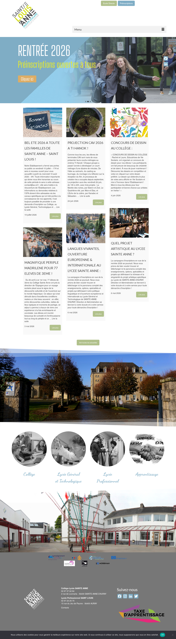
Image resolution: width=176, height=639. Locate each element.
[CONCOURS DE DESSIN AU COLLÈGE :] (129, 122)
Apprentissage (146, 474)
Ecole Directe (109, 3)
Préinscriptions (126, 3)
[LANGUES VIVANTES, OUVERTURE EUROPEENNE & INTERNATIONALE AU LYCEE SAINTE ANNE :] (85, 228)
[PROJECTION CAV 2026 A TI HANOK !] (85, 122)
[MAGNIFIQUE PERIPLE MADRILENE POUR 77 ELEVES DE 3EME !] (42, 242)
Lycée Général (68, 474)
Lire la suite (85, 196)
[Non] (172, 634)
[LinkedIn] (166, 64)
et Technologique (68, 481)
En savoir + (28, 68)
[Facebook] (166, 58)
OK (162, 635)
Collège (29, 474)
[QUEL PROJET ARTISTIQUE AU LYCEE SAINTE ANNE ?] (129, 223)
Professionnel (108, 481)
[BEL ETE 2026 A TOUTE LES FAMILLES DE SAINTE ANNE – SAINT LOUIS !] (42, 122)
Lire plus (55, 216)
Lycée (107, 474)
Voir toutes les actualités (88, 342)
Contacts (65, 607)
